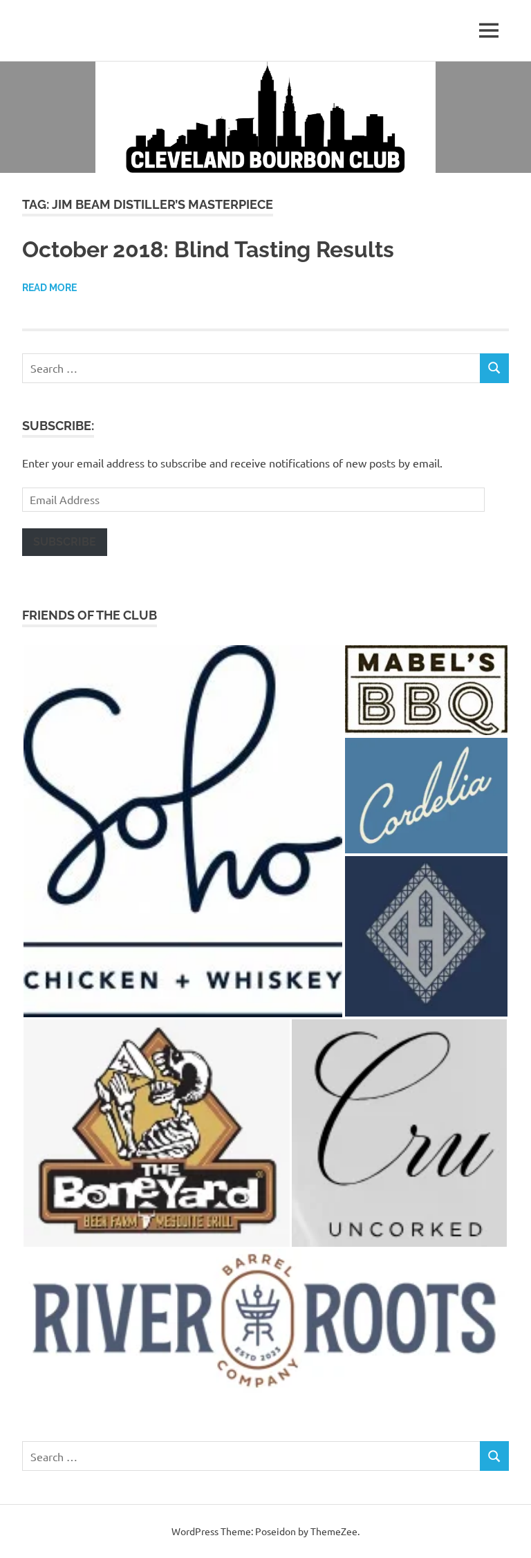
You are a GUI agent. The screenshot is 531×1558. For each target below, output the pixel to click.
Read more (49, 287)
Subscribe (64, 541)
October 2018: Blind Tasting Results (208, 249)
